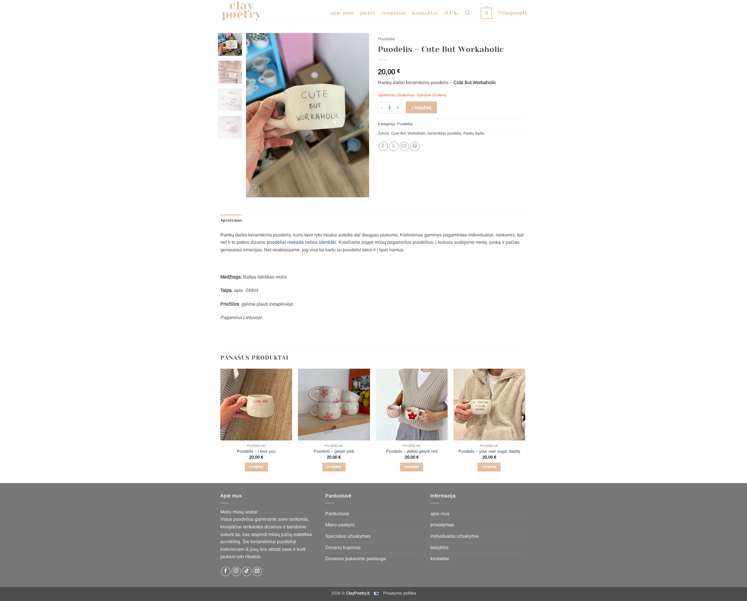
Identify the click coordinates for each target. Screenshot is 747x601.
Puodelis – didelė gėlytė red (411, 451)
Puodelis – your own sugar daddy (489, 451)
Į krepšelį (421, 107)
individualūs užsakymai (454, 536)
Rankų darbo (473, 133)
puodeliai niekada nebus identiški (301, 242)
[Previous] (256, 115)
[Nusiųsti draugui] (404, 146)
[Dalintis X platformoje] (394, 146)
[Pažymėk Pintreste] (415, 146)
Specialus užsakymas (348, 536)
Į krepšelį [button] (256, 466)
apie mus (439, 513)
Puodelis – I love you (256, 451)
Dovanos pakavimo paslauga (355, 558)
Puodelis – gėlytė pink (334, 451)
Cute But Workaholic (408, 133)
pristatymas (442, 524)
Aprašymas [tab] (231, 220)
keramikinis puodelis (444, 133)
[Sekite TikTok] (247, 571)
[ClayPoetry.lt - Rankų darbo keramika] (246, 10)
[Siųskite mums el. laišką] (257, 571)
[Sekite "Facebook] (226, 571)
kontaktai (439, 558)
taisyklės (439, 547)
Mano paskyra (340, 524)
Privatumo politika (399, 593)
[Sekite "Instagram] (236, 571)
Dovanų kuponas (343, 547)
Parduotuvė (337, 513)
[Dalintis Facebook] (383, 146)
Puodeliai (386, 39)
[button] (467, 12)
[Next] (359, 115)
